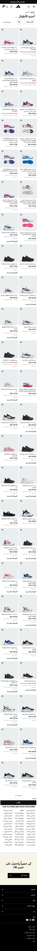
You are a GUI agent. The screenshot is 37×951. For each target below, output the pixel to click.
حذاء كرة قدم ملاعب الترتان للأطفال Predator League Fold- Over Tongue (28, 202)
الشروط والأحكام (31, 938)
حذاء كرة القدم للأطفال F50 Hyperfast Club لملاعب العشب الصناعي (9, 140)
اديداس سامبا (31, 816)
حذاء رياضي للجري (7, 837)
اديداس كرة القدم (19, 837)
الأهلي (22, 810)
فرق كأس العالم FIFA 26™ (19, 845)
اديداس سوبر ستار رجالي (30, 821)
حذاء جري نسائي (7, 826)
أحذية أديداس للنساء (7, 823)
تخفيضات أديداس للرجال (19, 818)
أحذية (27, 12)
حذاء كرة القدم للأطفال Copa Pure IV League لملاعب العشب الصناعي (28, 171)
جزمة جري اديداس (7, 821)
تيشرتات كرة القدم (19, 842)
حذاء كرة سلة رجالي (30, 813)
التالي (18, 802)
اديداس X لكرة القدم (19, 826)
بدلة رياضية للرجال (30, 823)
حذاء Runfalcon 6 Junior (28, 295)
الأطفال (32, 12)
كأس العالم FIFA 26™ (19, 834)
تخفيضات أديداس (19, 813)
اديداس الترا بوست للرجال (7, 816)
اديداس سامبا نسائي (30, 842)
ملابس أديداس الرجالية (7, 845)
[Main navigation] (34, 6)
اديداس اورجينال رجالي (30, 810)
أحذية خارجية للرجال (30, 818)
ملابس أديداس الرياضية (7, 839)
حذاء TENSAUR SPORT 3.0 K (28, 422)
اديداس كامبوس (30, 826)
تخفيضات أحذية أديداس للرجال (19, 829)
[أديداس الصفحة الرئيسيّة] (18, 6)
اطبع (34, 941)
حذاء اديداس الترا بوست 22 (7, 842)
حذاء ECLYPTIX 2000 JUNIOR (28, 264)
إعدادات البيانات (31, 926)
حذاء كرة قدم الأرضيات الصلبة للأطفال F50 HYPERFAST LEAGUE (28, 234)
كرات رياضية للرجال (30, 834)
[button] (28, 30)
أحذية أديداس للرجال (7, 813)
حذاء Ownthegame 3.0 (29, 519)
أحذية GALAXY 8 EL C (30, 327)
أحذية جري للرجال (7, 810)
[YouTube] (27, 919)
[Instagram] (30, 919)
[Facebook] (33, 919)
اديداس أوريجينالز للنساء (30, 837)
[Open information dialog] (25, 2)
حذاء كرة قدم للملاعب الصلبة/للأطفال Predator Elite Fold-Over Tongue (28, 140)
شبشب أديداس (7, 834)
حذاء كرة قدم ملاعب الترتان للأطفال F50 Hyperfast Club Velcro (9, 201)
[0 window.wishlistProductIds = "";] (28, 7)
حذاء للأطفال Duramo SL (10, 360)
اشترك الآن (24, 875)
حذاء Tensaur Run (30, 681)
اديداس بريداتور (19, 831)
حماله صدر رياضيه (30, 829)
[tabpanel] (18, 415)
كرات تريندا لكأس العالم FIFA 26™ (19, 839)
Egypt (33, 929)
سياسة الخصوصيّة (31, 935)
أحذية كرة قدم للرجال (19, 821)
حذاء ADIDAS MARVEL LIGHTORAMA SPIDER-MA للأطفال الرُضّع (9, 80)
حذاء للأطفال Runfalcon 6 (9, 232)
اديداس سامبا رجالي (30, 831)
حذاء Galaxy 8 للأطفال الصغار (8, 295)
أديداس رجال (8, 818)
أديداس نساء (8, 829)
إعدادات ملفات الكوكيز (29, 932)
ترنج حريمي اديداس (30, 839)
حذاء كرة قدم (19, 816)
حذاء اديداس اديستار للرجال (7, 831)
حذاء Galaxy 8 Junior (29, 360)
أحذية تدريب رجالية (30, 845)
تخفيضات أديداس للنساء (19, 823)
